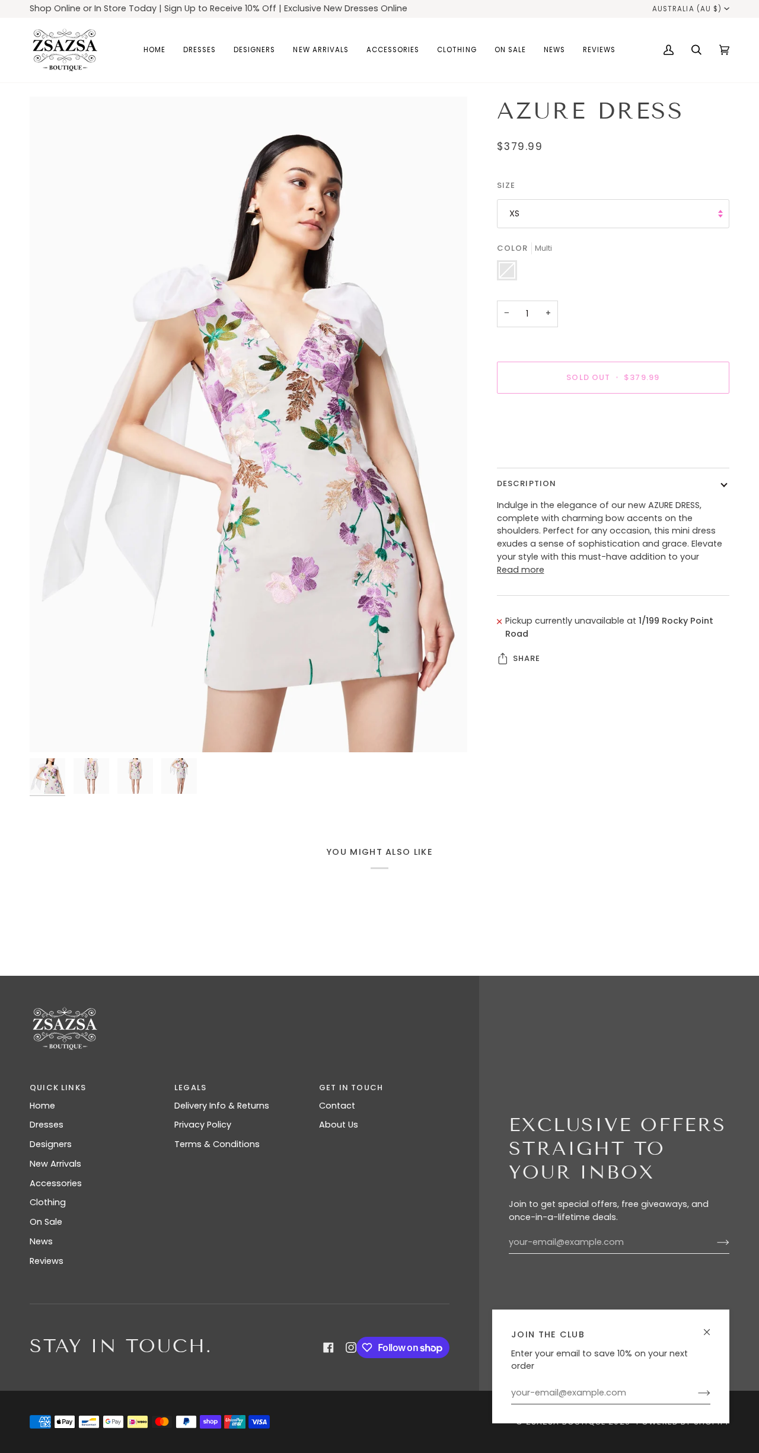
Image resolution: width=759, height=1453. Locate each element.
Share (527, 658)
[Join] (694, 1393)
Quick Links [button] (58, 1087)
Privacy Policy (202, 1125)
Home (42, 1106)
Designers (51, 1144)
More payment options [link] (546, 449)
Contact (337, 1106)
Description (527, 483)
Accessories (56, 1183)
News (41, 1241)
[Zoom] (248, 424)
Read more (520, 570)
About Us (338, 1125)
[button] (199, 50)
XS (514, 213)
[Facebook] (328, 1347)
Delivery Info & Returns (221, 1106)
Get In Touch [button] (351, 1087)
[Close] (711, 1327)
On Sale (46, 1222)
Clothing (48, 1202)
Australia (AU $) (687, 9)
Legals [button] (190, 1087)
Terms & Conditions (217, 1144)
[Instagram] (351, 1347)
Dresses (46, 1125)
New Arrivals (55, 1164)
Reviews (46, 1261)
